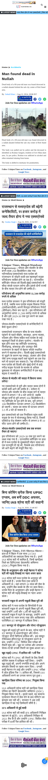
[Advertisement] (24, 40)
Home (5, 67)
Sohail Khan (10, 94)
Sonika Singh (10, 222)
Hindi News (16, 200)
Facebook (27, 169)
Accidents (16, 67)
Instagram (37, 169)
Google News (23, 172)
